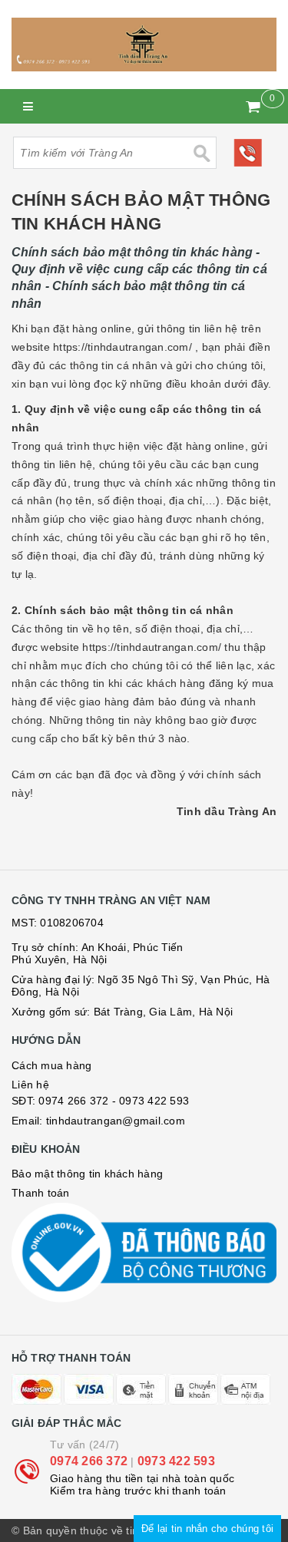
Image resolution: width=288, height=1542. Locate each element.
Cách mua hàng (51, 1065)
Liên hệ (30, 1084)
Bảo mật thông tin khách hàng (87, 1173)
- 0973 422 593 (151, 1101)
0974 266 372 (73, 1101)
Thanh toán (41, 1193)
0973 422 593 (176, 1461)
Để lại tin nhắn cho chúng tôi (207, 1528)
